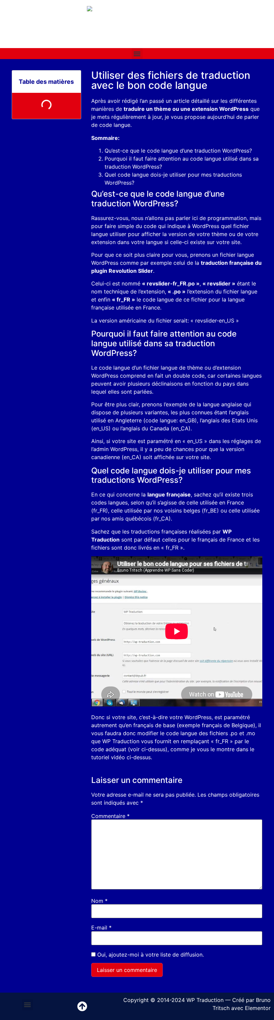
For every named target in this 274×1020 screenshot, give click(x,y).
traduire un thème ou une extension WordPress (186, 109)
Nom (99, 900)
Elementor (258, 1008)
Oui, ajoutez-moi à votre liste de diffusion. (150, 954)
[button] (137, 53)
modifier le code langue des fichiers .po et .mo (196, 733)
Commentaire (110, 816)
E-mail (101, 927)
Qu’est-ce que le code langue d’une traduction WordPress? (178, 150)
